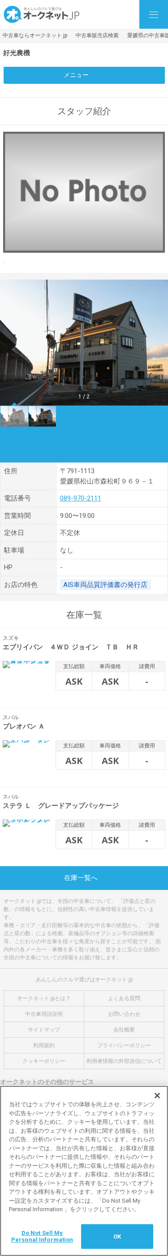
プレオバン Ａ (24, 726)
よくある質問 (124, 998)
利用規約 (44, 1045)
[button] (10, 342)
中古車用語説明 (44, 1014)
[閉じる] (157, 1095)
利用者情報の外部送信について (124, 1061)
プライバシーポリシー (124, 1045)
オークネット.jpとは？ (44, 998)
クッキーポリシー (43, 1061)
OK (117, 1236)
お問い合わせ (124, 1014)
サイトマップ (44, 1030)
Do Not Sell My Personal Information (42, 1236)
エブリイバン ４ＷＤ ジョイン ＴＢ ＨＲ (71, 647)
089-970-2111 (80, 498)
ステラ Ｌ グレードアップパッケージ (61, 806)
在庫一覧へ (81, 878)
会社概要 (124, 1030)
